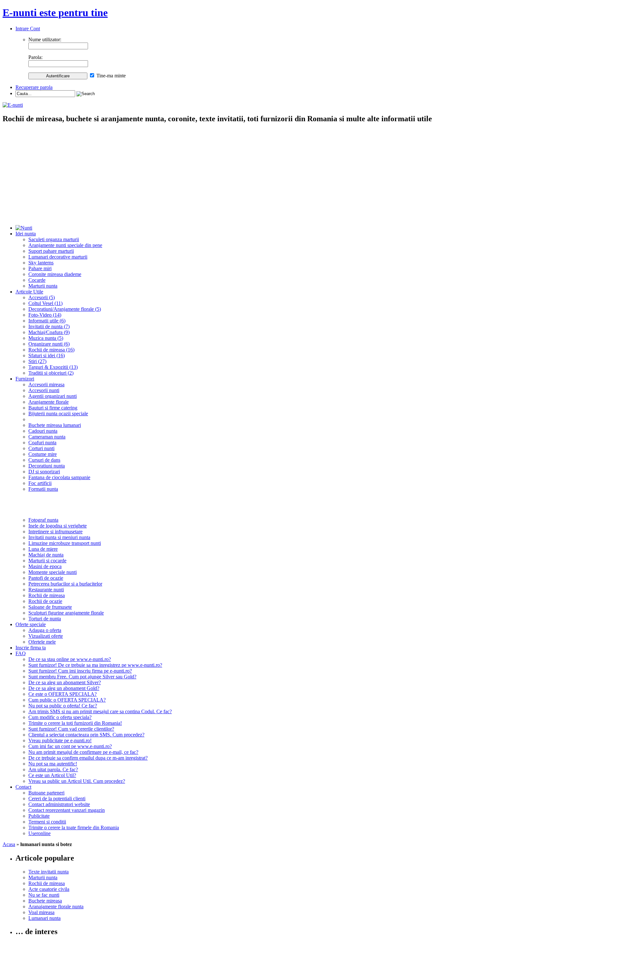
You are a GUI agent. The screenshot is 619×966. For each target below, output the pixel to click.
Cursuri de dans (44, 460)
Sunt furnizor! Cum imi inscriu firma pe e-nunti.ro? (80, 671)
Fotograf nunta (43, 520)
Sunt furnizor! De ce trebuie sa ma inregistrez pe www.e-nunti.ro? (95, 665)
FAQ (20, 653)
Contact (23, 787)
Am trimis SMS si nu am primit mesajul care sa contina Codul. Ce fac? (100, 711)
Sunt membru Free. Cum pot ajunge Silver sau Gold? (82, 676)
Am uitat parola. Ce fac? (53, 769)
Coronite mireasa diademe (54, 274)
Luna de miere (43, 549)
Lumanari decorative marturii (57, 257)
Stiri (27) (37, 361)
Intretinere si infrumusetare (55, 531)
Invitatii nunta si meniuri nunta (59, 537)
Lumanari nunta (44, 918)
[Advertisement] (309, 175)
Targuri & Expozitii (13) (53, 367)
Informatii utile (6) (46, 320)
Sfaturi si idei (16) (46, 355)
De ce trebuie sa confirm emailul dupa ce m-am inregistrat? (88, 758)
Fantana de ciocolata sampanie (59, 477)
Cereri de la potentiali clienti (56, 798)
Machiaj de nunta (46, 554)
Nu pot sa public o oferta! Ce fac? (62, 705)
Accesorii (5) (41, 297)
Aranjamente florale (48, 402)
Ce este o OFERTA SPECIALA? (62, 694)
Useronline (39, 833)
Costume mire (42, 454)
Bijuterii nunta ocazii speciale (58, 413)
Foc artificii (40, 483)
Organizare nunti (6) (49, 344)
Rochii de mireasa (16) (51, 349)
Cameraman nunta (46, 436)
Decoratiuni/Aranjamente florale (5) (64, 309)
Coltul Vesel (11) (45, 303)
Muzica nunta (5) (45, 338)
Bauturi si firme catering (52, 407)
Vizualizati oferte (45, 636)
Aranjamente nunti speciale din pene (65, 245)
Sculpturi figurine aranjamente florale (66, 613)
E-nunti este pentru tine (55, 12)
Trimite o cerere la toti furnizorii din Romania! (75, 723)
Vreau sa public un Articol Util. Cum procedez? (76, 781)
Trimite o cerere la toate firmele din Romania (73, 827)
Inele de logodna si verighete (57, 525)
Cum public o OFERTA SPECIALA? (67, 700)
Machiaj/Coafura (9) (49, 332)
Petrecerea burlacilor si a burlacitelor (65, 583)
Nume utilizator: (44, 39)
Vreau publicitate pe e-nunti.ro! (60, 740)
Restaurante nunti (46, 589)
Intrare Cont (27, 28)
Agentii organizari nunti (52, 396)
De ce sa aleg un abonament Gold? (63, 688)
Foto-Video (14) (44, 315)
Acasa (9, 844)
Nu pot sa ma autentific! (52, 763)
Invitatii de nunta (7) (49, 326)
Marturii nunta (42, 286)
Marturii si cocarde (47, 560)
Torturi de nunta (44, 618)
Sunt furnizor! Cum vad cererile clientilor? (71, 729)
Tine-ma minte (111, 75)
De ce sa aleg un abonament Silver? (64, 682)
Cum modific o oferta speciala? (60, 717)
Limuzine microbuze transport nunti (64, 543)
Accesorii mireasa (46, 384)
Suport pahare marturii (51, 251)
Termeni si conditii (47, 821)
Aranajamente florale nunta (56, 906)
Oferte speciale (30, 624)
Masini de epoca (45, 566)
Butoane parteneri (46, 792)
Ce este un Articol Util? (52, 775)
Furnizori (24, 378)
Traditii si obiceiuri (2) (51, 373)
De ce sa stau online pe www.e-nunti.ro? (69, 659)
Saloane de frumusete (50, 607)
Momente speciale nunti (52, 572)
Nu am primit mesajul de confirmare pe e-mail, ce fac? (83, 752)
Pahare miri (40, 268)
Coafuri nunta (42, 442)
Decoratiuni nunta (46, 465)
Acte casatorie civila (48, 889)
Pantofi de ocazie (45, 578)
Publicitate (39, 816)
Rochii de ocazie (45, 601)
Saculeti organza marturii (53, 239)
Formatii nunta (43, 489)
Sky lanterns (41, 262)
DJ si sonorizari (44, 471)
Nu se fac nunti (43, 895)
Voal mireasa (41, 912)
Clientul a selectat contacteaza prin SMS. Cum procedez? (86, 734)
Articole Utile (29, 291)
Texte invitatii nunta (48, 871)
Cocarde (36, 280)
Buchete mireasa (45, 900)
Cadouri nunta (42, 431)
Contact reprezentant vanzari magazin (66, 810)
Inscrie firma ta (30, 647)
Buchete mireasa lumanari (54, 425)
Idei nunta (25, 233)
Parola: (35, 57)
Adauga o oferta (44, 630)
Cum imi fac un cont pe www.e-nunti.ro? (70, 746)
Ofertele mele (42, 642)
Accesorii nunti (43, 390)
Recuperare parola (34, 87)
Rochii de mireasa (46, 595)
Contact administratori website (59, 804)
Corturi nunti (41, 448)
